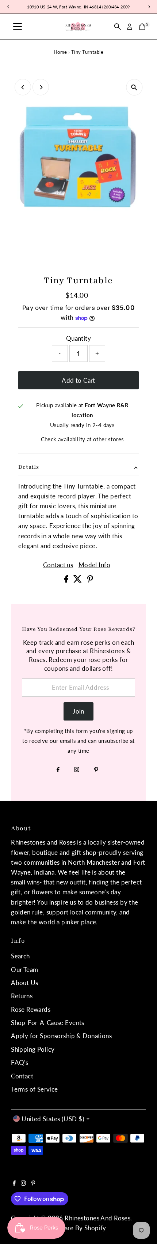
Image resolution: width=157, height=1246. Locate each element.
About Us (24, 983)
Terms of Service (34, 1089)
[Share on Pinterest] (90, 580)
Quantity (78, 338)
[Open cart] (142, 26)
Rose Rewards (30, 1009)
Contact (22, 1076)
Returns (21, 996)
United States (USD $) (53, 1119)
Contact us (58, 565)
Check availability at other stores (82, 439)
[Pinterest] (96, 770)
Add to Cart (78, 380)
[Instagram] (76, 770)
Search (20, 956)
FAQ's (19, 1062)
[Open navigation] (17, 27)
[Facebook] (58, 770)
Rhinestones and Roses (97, 1218)
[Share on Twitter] (78, 580)
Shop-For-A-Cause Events (47, 1022)
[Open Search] (117, 26)
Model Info (94, 565)
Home (60, 52)
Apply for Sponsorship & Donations (61, 1036)
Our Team (24, 969)
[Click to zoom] (134, 87)
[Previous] (23, 87)
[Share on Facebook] (67, 580)
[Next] (40, 87)
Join (78, 711)
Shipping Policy (32, 1049)
